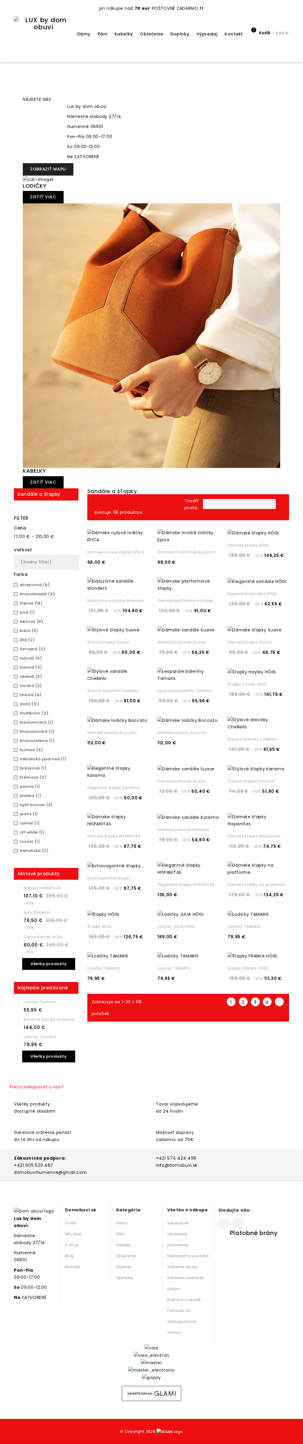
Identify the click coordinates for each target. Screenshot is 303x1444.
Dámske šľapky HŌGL (248, 545)
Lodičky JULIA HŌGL (176, 926)
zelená (31, 676)
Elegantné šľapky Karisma (113, 787)
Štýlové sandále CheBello (112, 690)
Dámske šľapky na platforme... (258, 884)
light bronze (36, 805)
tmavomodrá (37, 731)
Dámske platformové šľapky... (187, 600)
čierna (31, 603)
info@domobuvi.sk (176, 1165)
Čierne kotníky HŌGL (43, 936)
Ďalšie (279, 1001)
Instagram (238, 1224)
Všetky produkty (48, 964)
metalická (34, 850)
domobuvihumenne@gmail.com (50, 1172)
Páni (102, 34)
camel (30, 823)
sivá (27, 612)
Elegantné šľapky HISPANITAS (186, 884)
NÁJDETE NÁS (37, 99)
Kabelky (124, 34)
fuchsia (31, 750)
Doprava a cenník (184, 1299)
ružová (31, 658)
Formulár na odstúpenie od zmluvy (181, 1321)
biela (29, 630)
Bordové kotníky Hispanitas (51, 1019)
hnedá (30, 695)
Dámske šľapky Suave (250, 642)
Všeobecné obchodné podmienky (178, 1234)
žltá (27, 640)
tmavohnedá (37, 594)
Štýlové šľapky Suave (108, 642)
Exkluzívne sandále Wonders (115, 600)
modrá (31, 685)
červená (32, 649)
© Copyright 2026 (138, 1431)
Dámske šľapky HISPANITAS (114, 836)
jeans (29, 814)
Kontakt (234, 34)
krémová (33, 777)
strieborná (35, 585)
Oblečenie (151, 34)
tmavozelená (37, 740)
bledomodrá (36, 722)
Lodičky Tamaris (40, 1001)
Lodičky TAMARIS (244, 926)
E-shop (72, 1244)
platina (30, 795)
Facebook (224, 1224)
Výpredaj (206, 34)
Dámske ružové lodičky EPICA (115, 552)
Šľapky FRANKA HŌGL (248, 968)
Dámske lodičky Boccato (112, 732)
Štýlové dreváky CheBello (253, 739)
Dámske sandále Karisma (183, 829)
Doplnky (179, 34)
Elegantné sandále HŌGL (252, 593)
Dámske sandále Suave (181, 642)
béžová (31, 621)
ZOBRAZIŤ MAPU (48, 169)
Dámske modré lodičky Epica (186, 552)
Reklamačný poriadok (188, 1255)
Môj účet (73, 1233)
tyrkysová (33, 768)
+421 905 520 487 (33, 1165)
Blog (69, 1255)
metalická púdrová (43, 759)
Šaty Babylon (37, 912)
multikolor (34, 713)
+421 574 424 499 (176, 1158)
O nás (70, 1223)
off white (32, 832)
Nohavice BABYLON (42, 887)
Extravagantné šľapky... (110, 878)
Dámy (83, 34)
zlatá (29, 704)
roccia (30, 841)
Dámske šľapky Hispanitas (254, 836)
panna (30, 786)
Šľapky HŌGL (99, 926)
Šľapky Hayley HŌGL (247, 684)
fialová (31, 667)
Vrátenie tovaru (182, 1266)
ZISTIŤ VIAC (43, 197)
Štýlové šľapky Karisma (251, 781)
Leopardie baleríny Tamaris (185, 690)
